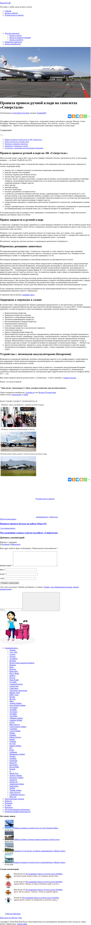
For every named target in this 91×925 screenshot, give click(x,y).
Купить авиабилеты (13, 44)
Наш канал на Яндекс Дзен (11, 918)
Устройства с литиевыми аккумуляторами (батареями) (24, 148)
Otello (25, 395)
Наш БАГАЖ (5, 3)
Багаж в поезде (15, 35)
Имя (2, 570)
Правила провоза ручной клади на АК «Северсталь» (23, 139)
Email (3, 574)
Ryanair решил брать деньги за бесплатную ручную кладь (24, 454)
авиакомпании (42, 517)
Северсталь (53, 517)
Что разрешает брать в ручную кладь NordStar (43, 874)
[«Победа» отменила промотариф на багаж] (18, 451)
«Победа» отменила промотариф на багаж (18, 429)
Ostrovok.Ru (16, 395)
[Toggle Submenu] (18, 648)
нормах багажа (70, 378)
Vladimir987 (41, 113)
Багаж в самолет (11, 13)
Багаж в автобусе (16, 40)
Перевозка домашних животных (16, 144)
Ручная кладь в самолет (14, 15)
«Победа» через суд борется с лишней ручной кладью (22, 405)
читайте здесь (28, 295)
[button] (5, 544)
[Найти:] (11, 610)
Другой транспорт (12, 33)
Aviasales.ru (30, 392)
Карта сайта (22, 924)
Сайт (2, 578)
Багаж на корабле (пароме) (20, 38)
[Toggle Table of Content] (2, 135)
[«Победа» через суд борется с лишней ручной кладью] (18, 426)
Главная (8, 11)
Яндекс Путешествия (47, 392)
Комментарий (6, 566)
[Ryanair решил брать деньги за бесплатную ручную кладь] (18, 475)
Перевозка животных (13, 42)
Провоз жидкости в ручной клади (17, 142)
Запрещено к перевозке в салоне (16, 146)
